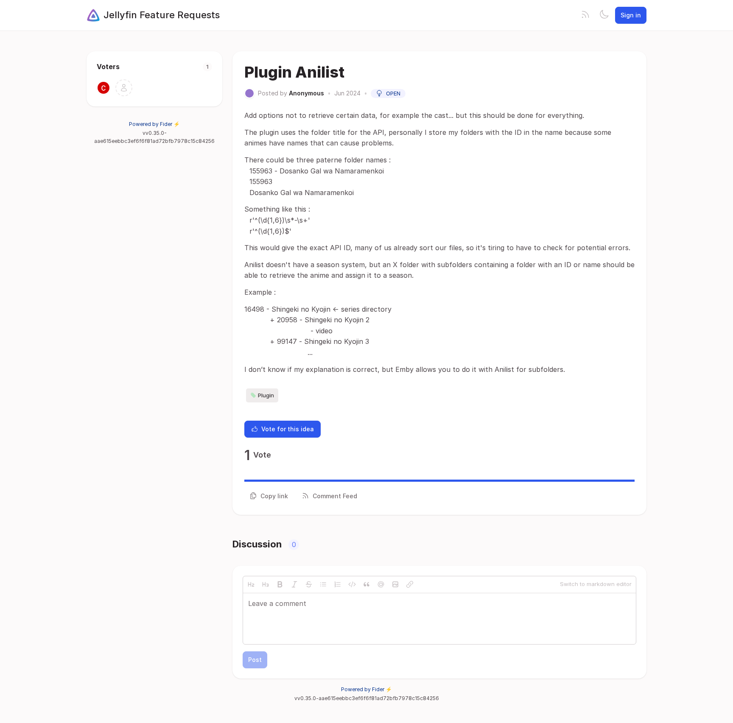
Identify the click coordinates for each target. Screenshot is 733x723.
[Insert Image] (395, 584)
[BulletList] (323, 584)
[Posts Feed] (585, 15)
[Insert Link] (409, 584)
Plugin (266, 395)
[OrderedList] (337, 584)
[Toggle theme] (604, 15)
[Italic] (294, 584)
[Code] (352, 584)
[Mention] (381, 584)
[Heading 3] (265, 584)
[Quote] (366, 584)
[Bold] (280, 584)
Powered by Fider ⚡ (154, 124)
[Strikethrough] (308, 584)
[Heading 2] (251, 584)
